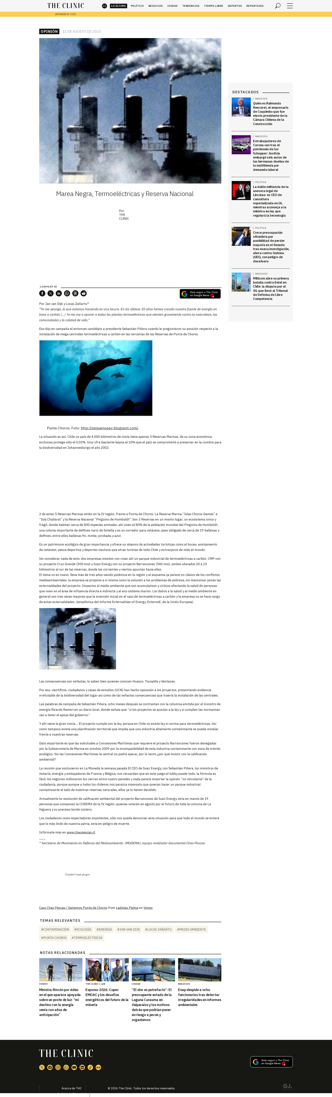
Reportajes (255, 6)
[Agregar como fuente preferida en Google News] (271, 1066)
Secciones (290, 5)
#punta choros (53, 938)
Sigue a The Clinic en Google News (200, 293)
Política (137, 6)
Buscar (278, 5)
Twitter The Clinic (42, 1067)
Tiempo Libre (213, 6)
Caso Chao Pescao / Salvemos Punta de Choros (73, 908)
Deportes (235, 6)
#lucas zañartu (158, 929)
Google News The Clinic (98, 1067)
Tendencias (190, 6)
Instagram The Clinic (58, 1067)
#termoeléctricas (87, 938)
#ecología (82, 929)
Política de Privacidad (71, 1094)
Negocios (156, 6)
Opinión (49, 31)
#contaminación (55, 929)
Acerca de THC (72, 1088)
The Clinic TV (74, 1067)
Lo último (118, 6)
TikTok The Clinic (90, 1067)
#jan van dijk (128, 929)
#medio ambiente (191, 929)
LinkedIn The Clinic (82, 1067)
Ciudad (172, 6)
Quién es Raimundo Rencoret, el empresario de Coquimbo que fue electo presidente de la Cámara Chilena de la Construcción (270, 113)
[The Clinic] (65, 6)
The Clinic (104, 6)
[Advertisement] (130, 480)
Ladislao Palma (127, 908)
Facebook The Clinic (50, 1067)
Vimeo (148, 908)
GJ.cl (287, 1087)
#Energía (104, 929)
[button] (42, 293)
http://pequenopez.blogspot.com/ (109, 428)
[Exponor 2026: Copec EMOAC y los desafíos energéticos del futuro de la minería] (107, 970)
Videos (43, 984)
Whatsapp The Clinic (66, 1067)
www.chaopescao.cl (81, 832)
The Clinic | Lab (95, 984)
